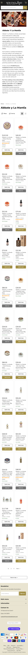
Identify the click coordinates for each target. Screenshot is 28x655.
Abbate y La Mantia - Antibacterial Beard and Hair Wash (21, 255)
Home (2, 103)
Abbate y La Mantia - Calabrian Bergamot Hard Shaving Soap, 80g (21, 140)
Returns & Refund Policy (9, 649)
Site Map (19, 650)
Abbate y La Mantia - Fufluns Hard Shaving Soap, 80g (7, 401)
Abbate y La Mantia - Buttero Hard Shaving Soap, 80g (21, 177)
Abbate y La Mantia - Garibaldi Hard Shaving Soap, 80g (7, 330)
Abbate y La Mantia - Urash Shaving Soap (7, 366)
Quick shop (7, 150)
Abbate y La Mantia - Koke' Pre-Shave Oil (7, 549)
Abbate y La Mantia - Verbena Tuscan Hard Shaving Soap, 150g (7, 216)
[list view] (25, 113)
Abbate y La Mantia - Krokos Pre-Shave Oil (21, 215)
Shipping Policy (16, 647)
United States (13, 623)
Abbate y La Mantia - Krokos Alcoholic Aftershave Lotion (21, 437)
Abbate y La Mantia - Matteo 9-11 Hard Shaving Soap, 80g (7, 473)
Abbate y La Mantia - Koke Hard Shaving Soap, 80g (21, 330)
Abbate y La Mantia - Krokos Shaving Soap (7, 139)
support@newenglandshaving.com (9, 616)
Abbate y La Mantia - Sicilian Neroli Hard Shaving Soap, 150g (7, 178)
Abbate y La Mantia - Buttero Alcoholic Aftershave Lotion (7, 437)
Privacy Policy (19, 649)
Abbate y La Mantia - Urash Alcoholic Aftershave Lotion (21, 473)
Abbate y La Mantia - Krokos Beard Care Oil (21, 549)
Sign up (22, 593)
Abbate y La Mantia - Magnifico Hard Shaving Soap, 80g (21, 291)
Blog (5, 645)
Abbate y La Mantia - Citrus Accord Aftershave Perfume (21, 513)
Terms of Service (11, 650)
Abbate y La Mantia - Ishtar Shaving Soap (7, 291)
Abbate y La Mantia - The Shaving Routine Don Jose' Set (7, 513)
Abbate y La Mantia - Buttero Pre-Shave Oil (21, 401)
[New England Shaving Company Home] (14, 3)
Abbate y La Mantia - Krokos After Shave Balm (7, 254)
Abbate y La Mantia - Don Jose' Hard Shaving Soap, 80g (21, 366)
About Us (13, 645)
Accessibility (20, 645)
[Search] (25, 7)
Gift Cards (9, 647)
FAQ (8, 645)
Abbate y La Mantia (6, 141)
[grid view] (22, 113)
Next (17, 568)
